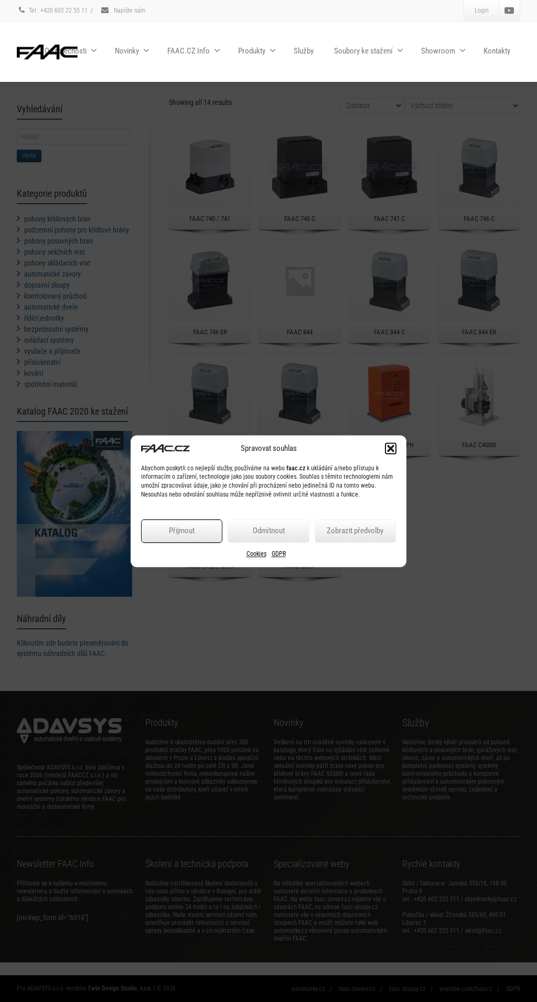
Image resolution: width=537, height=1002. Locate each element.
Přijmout (182, 531)
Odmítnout (269, 531)
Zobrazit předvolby (355, 531)
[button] (390, 448)
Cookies (256, 553)
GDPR (279, 553)
